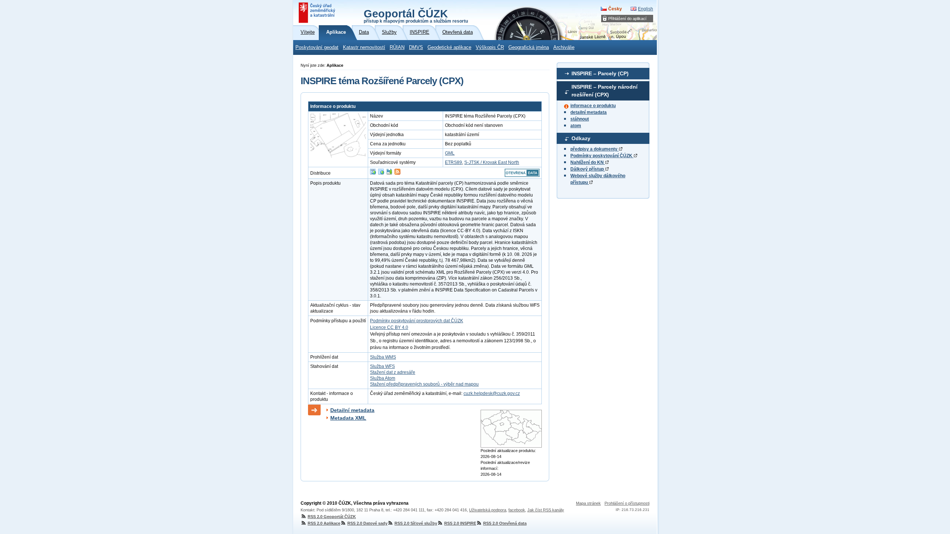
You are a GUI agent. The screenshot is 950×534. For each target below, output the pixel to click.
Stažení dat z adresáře (392, 372)
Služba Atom (382, 378)
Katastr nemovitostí (364, 47)
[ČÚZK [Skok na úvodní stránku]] (318, 12)
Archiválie (563, 47)
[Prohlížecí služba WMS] (381, 173)
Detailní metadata (352, 410)
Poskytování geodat (316, 47)
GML (450, 153)
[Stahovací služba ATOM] (397, 173)
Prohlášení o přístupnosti (627, 503)
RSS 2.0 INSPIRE (460, 523)
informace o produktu (593, 105)
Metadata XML (348, 418)
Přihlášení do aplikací (627, 18)
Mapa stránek (588, 503)
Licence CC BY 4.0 (389, 327)
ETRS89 (453, 162)
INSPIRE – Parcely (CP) (600, 73)
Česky (615, 8)
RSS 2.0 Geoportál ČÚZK (332, 516)
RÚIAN (397, 47)
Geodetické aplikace (449, 47)
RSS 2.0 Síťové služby (415, 523)
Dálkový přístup (587, 169)
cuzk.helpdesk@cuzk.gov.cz (491, 393)
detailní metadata (588, 112)
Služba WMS (383, 357)
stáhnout (579, 119)
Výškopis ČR (490, 47)
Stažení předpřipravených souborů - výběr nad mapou (424, 384)
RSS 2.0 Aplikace (324, 523)
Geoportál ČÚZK (416, 15)
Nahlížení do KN (587, 162)
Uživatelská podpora (487, 510)
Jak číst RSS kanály (545, 510)
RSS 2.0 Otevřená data (505, 523)
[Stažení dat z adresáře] (389, 173)
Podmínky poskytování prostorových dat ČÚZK (416, 320)
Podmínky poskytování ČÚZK (601, 155)
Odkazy (580, 138)
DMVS (416, 47)
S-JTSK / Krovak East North (491, 162)
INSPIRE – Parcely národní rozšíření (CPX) (604, 91)
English (645, 8)
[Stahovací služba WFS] (373, 173)
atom (575, 125)
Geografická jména (528, 47)
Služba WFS (382, 366)
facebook (516, 510)
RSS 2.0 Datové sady (367, 523)
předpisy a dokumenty (594, 149)
